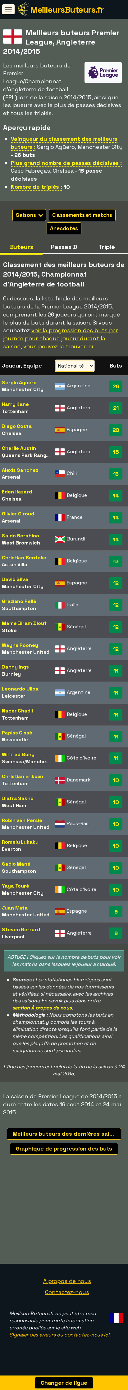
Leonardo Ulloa (20, 689)
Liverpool (13, 936)
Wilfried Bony (18, 754)
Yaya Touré (15, 886)
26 (115, 386)
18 (116, 451)
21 (116, 407)
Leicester (13, 696)
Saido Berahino (20, 535)
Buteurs (21, 247)
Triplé (106, 247)
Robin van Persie (22, 820)
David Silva (15, 579)
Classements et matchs (82, 215)
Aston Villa (14, 564)
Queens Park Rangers (28, 455)
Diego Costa (17, 426)
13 (116, 561)
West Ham (14, 805)
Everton (11, 849)
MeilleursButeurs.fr (66, 9)
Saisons (26, 215)
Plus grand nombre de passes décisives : (66, 162)
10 (116, 780)
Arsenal (11, 477)
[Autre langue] (115, 1316)
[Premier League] (103, 77)
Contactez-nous (67, 1292)
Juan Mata (15, 908)
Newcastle (15, 739)
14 (116, 495)
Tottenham (15, 411)
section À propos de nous (42, 1008)
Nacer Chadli (17, 711)
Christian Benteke (24, 557)
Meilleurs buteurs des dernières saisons (67, 1133)
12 (116, 583)
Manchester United (25, 652)
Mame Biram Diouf (24, 623)
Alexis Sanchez (20, 470)
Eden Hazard (17, 491)
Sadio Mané (16, 864)
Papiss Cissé (17, 732)
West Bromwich (21, 543)
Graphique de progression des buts (64, 1148)
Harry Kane (15, 404)
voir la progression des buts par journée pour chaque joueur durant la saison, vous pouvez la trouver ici (60, 338)
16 (116, 473)
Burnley (11, 674)
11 (115, 670)
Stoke (9, 630)
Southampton (19, 608)
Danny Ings (15, 667)
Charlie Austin (19, 448)
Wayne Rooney (20, 645)
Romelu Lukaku (20, 842)
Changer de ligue (64, 1382)
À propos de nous (67, 1281)
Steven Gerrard (21, 929)
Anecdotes (64, 228)
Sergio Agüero (19, 382)
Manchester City (22, 389)
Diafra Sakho (18, 798)
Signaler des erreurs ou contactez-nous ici (59, 1335)
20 (116, 429)
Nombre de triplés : (36, 186)
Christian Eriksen (22, 776)
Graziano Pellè (19, 601)
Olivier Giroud (18, 513)
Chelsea (11, 433)
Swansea (13, 761)
